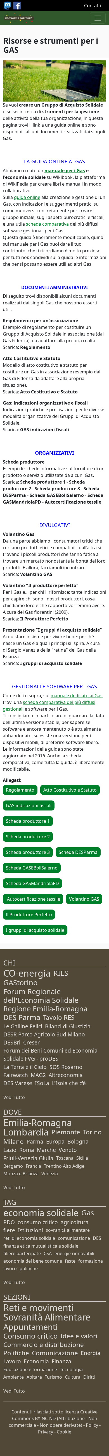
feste (70, 1261)
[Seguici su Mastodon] (8, 5)
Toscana (65, 1158)
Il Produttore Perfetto (29, 914)
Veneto (68, 1150)
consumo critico (38, 1222)
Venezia (49, 1174)
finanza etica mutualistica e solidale (40, 1246)
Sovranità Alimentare (47, 1317)
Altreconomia (66, 1075)
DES (97, 1238)
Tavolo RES (58, 1017)
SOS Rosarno (65, 1067)
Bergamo (13, 1166)
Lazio (9, 1150)
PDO (9, 1222)
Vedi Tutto (14, 1097)
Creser (31, 1042)
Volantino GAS (84, 899)
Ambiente (13, 1377)
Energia (90, 1353)
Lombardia (26, 1132)
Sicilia (82, 1158)
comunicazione (74, 1238)
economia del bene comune (32, 1261)
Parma (35, 1141)
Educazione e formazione (30, 1369)
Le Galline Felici (22, 1026)
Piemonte (65, 1132)
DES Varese (17, 1083)
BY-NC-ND (45, 1418)
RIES (60, 973)
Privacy (45, 1432)
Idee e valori (78, 1336)
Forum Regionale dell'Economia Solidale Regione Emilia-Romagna (45, 1000)
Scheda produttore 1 (28, 821)
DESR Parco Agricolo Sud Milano (44, 1034)
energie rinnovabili (74, 1253)
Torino (92, 1132)
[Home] (19, 18)
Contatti (92, 6)
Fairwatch (15, 1075)
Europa (55, 1141)
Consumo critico (30, 1336)
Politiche (16, 1353)
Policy (92, 1425)
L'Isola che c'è (69, 1083)
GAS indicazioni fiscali (28, 805)
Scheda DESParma (78, 852)
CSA (48, 1253)
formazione (90, 1261)
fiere (9, 1230)
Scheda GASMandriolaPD (32, 883)
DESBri (11, 1042)
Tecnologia (71, 1369)
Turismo (53, 1377)
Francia (33, 1166)
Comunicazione (55, 1353)
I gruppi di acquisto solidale (35, 930)
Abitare (34, 1377)
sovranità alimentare (68, 1230)
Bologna (78, 1141)
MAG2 (38, 1075)
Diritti (89, 1377)
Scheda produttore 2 (28, 837)
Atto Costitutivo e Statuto (70, 790)
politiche (29, 1268)
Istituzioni (30, 1230)
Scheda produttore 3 (28, 852)
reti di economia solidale (29, 1238)
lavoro (10, 1268)
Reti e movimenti (38, 1308)
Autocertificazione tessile (33, 899)
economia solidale (41, 1213)
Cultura (72, 1377)
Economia (36, 1361)
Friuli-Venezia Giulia (28, 1158)
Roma (26, 1150)
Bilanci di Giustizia (68, 1026)
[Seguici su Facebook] (17, 5)
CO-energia (27, 973)
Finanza (61, 1361)
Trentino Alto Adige (64, 1166)
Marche (46, 1150)
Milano (13, 1141)
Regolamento (20, 790)
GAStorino (20, 982)
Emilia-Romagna (37, 1123)
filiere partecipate (22, 1253)
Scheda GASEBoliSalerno (32, 868)
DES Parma (21, 1017)
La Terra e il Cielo (25, 1067)
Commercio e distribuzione (43, 1344)
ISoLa (42, 1083)
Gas (87, 1213)
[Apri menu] (98, 18)
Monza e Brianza (21, 1174)
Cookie (64, 1432)
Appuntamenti (30, 1326)
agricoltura (75, 1222)
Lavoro (12, 1361)
